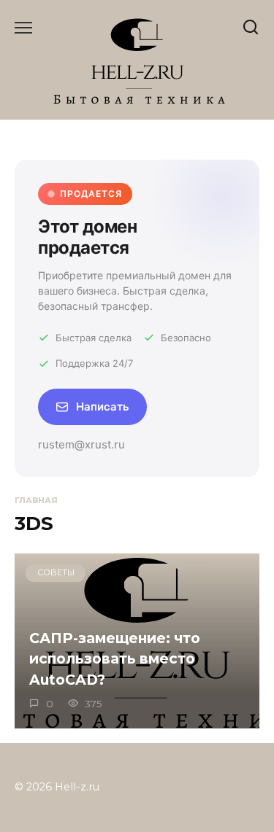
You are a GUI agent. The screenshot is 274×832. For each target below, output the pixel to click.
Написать (102, 406)
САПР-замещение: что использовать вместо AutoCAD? (114, 658)
